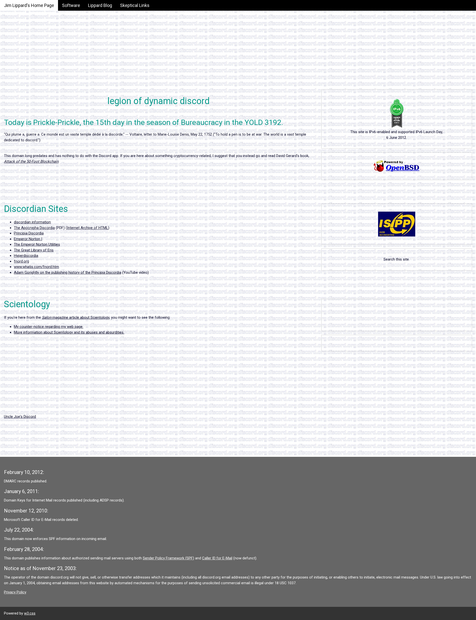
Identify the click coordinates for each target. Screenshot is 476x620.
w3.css (29, 613)
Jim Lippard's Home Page (29, 5)
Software (71, 5)
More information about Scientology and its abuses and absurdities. (69, 332)
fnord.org (21, 261)
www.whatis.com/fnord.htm (36, 267)
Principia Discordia (29, 233)
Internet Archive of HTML (87, 228)
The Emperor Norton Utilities (37, 244)
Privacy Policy (15, 592)
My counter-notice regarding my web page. (48, 326)
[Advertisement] (149, 35)
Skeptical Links (134, 5)
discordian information (32, 222)
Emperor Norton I (28, 239)
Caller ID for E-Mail (217, 558)
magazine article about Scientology (75, 317)
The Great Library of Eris (34, 250)
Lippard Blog (100, 5)
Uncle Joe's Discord (20, 416)
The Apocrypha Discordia (34, 228)
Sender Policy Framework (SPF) (168, 558)
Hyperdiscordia (26, 255)
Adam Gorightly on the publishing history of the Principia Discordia (67, 272)
